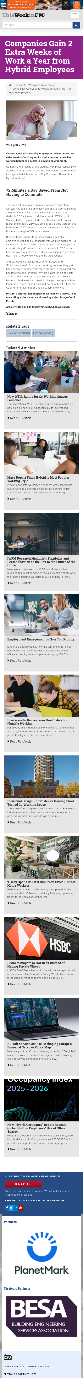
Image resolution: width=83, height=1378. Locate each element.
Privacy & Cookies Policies (20, 1374)
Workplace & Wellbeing (41, 85)
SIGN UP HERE (23, 1184)
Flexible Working (19, 333)
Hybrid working (43, 333)
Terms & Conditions (39, 1366)
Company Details (14, 1366)
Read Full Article (20, 418)
